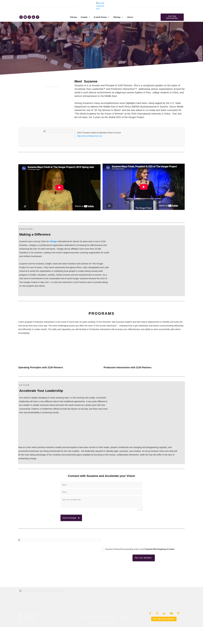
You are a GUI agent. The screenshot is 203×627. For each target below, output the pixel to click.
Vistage (53, 241)
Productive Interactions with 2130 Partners (127, 367)
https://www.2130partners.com (89, 136)
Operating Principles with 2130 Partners (40, 367)
